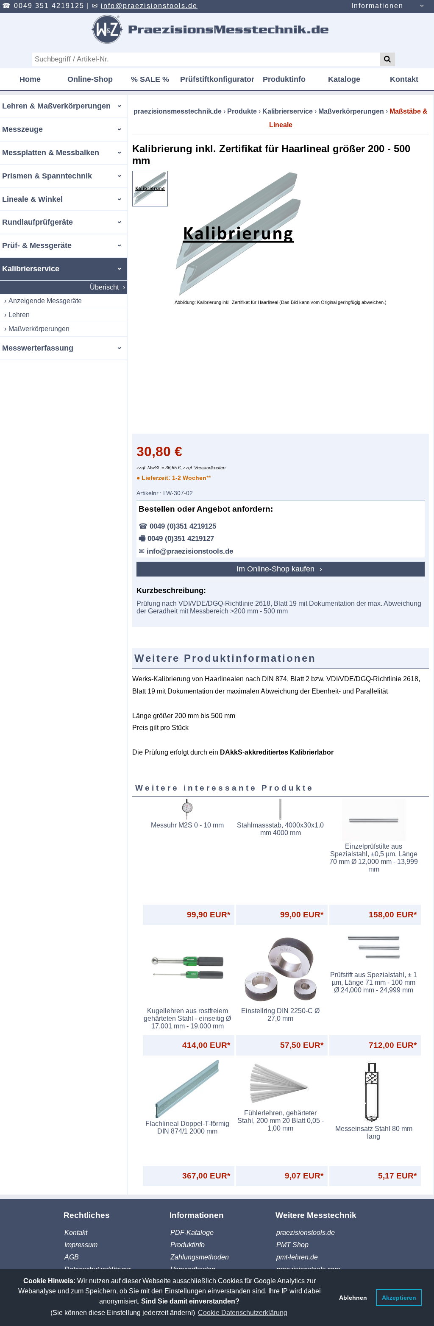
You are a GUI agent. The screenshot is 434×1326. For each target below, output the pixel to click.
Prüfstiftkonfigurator (217, 79)
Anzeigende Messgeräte (45, 300)
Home (30, 79)
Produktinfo (284, 79)
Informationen (377, 5)
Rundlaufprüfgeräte (37, 222)
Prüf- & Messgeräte (37, 245)
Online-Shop (90, 79)
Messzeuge (22, 129)
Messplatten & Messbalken (50, 152)
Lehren (19, 314)
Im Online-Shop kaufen (276, 569)
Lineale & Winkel (32, 199)
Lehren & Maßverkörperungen (56, 106)
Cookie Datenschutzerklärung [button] (242, 1312)
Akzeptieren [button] (399, 1297)
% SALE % (150, 79)
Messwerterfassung (37, 348)
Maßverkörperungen (39, 328)
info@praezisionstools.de (149, 5)
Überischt (104, 287)
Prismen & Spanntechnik (47, 176)
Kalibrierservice (30, 269)
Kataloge (344, 79)
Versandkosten (209, 467)
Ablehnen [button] (353, 1297)
